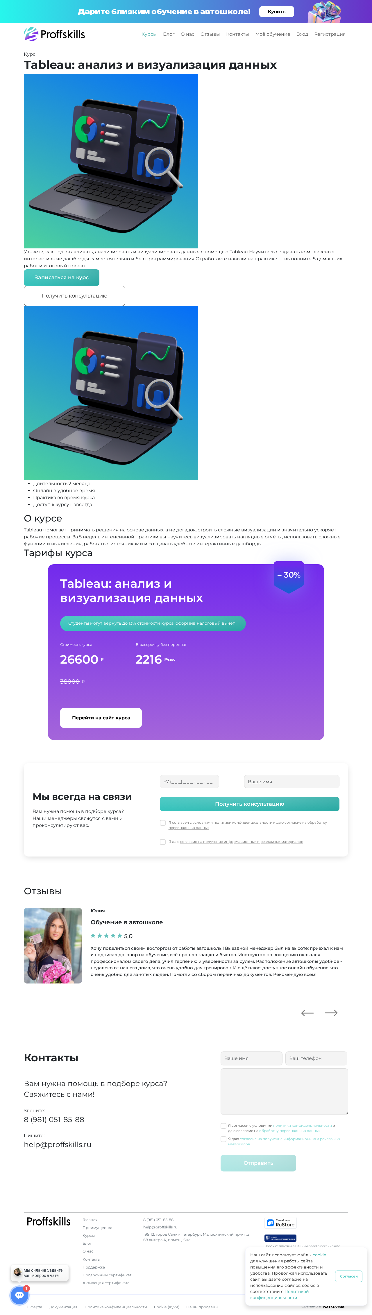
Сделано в (311, 1306)
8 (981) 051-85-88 (54, 1119)
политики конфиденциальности (243, 822)
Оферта (34, 1307)
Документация (63, 1307)
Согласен (349, 1276)
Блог (169, 34)
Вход (302, 34)
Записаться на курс (62, 277)
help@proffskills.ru (58, 1144)
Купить (276, 11)
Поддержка (94, 1267)
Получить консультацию (75, 296)
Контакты (237, 34)
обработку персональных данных (289, 1130)
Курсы (149, 34)
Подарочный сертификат (107, 1275)
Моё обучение (272, 34)
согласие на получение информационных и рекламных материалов (241, 841)
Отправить (258, 1163)
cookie (319, 1254)
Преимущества (97, 1228)
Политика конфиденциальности (116, 1307)
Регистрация (330, 34)
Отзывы (210, 34)
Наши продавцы (202, 1307)
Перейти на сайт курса (101, 718)
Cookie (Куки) (166, 1307)
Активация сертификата (106, 1283)
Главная (90, 1220)
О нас (187, 34)
